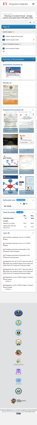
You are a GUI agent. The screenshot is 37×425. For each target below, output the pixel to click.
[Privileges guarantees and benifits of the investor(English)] (4, 249)
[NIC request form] (10, 123)
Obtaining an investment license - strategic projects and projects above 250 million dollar (18, 17)
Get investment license (12, 48)
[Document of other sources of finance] (10, 185)
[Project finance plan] (26, 164)
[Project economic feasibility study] (10, 143)
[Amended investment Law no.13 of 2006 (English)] (4, 243)
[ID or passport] (26, 185)
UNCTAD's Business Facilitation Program (14, 411)
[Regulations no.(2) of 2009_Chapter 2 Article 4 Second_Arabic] (4, 277)
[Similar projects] (26, 143)
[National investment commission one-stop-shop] (13, 72)
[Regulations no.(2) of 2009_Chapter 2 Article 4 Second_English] (4, 285)
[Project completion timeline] (10, 164)
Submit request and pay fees (14, 36)
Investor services (8, 14)
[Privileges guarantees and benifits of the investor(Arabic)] (4, 255)
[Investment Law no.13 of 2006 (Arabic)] (4, 237)
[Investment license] (10, 95)
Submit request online (12, 40)
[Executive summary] (26, 123)
